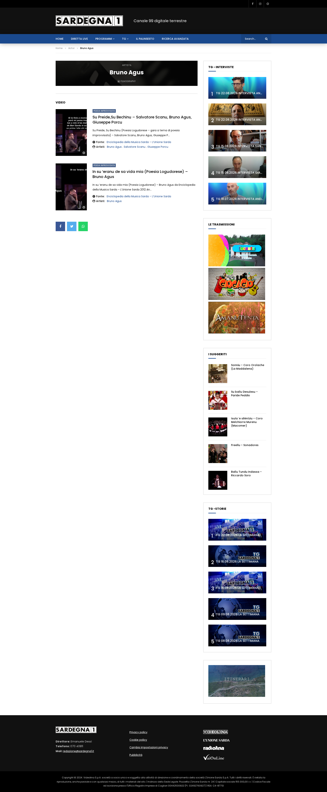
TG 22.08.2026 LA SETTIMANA (237, 535)
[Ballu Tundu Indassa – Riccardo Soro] (217, 480)
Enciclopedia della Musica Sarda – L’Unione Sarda (139, 142)
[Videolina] (215, 733)
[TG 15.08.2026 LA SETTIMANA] (237, 582)
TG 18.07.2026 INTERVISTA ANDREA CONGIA (248, 199)
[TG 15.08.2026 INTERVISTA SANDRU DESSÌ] (237, 141)
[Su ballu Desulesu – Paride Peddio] (217, 400)
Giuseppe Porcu (157, 147)
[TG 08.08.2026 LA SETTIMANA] (237, 635)
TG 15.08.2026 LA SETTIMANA (237, 588)
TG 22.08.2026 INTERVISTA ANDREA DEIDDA (247, 93)
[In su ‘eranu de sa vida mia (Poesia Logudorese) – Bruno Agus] (71, 186)
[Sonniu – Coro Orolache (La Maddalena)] (217, 373)
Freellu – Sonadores (244, 445)
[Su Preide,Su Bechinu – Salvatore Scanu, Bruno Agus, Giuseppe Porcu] (71, 132)
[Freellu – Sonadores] (217, 453)
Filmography (128, 81)
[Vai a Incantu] (236, 265)
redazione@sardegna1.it (78, 751)
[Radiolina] (213, 749)
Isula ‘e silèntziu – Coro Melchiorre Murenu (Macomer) (247, 422)
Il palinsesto (145, 39)
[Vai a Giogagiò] (236, 299)
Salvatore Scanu (134, 147)
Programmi (103, 39)
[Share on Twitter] (71, 226)
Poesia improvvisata (104, 111)
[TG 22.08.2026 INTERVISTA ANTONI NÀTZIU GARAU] (237, 114)
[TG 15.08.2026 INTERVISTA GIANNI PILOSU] (237, 167)
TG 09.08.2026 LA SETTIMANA (237, 614)
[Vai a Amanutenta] (236, 332)
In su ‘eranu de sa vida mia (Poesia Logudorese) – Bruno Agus (140, 174)
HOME (59, 39)
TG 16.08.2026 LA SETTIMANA (237, 561)
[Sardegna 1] (89, 21)
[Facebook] (252, 4)
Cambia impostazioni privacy (148, 747)
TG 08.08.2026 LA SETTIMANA (237, 641)
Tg (124, 39)
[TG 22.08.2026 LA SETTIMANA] (237, 530)
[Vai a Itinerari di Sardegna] (236, 696)
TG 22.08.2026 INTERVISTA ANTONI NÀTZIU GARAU (253, 119)
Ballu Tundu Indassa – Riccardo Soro (246, 473)
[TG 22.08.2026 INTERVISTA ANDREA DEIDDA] (237, 88)
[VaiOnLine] (213, 759)
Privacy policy (138, 732)
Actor (71, 48)
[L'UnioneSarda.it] (216, 740)
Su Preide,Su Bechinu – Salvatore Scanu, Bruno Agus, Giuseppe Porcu (142, 119)
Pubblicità (135, 755)
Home (59, 48)
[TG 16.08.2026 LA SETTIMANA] (237, 556)
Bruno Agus (114, 147)
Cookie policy (138, 740)
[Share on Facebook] (60, 226)
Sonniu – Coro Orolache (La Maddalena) (247, 367)
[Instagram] (260, 4)
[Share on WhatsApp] (83, 226)
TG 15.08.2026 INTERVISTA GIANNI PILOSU (246, 172)
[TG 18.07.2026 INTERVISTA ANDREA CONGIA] (237, 193)
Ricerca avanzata (175, 39)
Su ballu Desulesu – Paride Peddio (244, 393)
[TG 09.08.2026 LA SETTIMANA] (237, 609)
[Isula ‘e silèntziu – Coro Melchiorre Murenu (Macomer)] (217, 426)
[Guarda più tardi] (267, 4)
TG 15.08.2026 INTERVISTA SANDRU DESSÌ (246, 146)
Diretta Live (79, 39)
